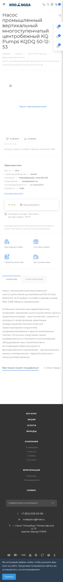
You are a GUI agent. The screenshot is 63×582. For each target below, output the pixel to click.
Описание (11, 279)
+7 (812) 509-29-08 (32, 514)
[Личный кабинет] (52, 4)
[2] (8, 144)
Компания (31, 441)
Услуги (31, 425)
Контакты (31, 460)
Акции (32, 419)
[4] (13, 144)
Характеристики (34, 279)
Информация (31, 470)
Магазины (31, 476)
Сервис (31, 490)
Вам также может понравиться (20, 367)
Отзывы (31, 455)
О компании (32, 447)
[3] (10, 144)
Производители (32, 480)
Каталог (31, 413)
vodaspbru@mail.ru (34, 519)
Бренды (32, 431)
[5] (15, 144)
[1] (5, 144)
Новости (31, 451)
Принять (9, 576)
